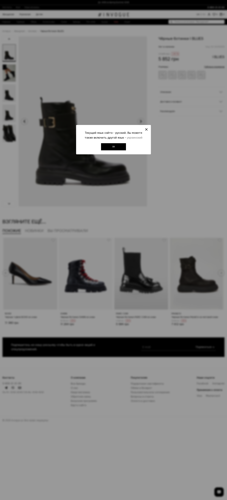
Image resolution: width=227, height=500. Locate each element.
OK (113, 147)
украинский (134, 137)
